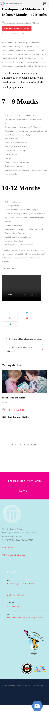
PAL (26, 33)
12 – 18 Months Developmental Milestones (19, 349)
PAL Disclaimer (8, 555)
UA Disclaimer (20, 555)
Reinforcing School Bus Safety (21, 584)
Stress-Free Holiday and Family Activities (26, 618)
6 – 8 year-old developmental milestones (25, 339)
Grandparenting (14, 606)
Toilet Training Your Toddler (15, 417)
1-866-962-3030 (8, 548)
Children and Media (16, 595)
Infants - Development (16, 28)
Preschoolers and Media (13, 397)
